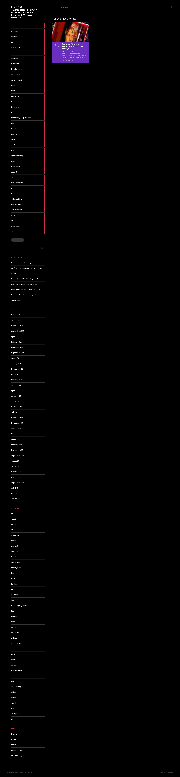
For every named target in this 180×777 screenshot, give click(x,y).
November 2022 (17, 369)
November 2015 (17, 472)
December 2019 (17, 407)
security (14, 659)
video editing (16, 687)
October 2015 (16, 477)
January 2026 (16, 320)
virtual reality (16, 692)
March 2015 (15, 493)
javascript (15, 595)
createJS (14, 546)
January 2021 (16, 396)
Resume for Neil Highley (61, 7)
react (13, 649)
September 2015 (17, 482)
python (14, 638)
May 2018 (14, 434)
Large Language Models (20, 605)
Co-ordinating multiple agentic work (25, 263)
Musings (16, 6)
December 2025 (17, 326)
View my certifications (18, 240)
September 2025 (17, 331)
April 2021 (14, 390)
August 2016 (15, 461)
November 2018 (17, 423)
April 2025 (14, 336)
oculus (13, 627)
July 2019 (14, 412)
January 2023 (16, 363)
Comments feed (17, 750)
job (12, 600)
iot (12, 589)
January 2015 (16, 499)
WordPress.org (16, 755)
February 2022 (16, 380)
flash (13, 573)
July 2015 (14, 488)
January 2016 (16, 466)
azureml (14, 524)
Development (16, 557)
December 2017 (17, 450)
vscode (14, 703)
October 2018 (16, 428)
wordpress (15, 714)
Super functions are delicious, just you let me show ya (72, 46)
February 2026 (16, 315)
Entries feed (15, 745)
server (13, 665)
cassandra (15, 535)
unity (13, 676)
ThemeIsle (170, 772)
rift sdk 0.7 (15, 654)
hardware (14, 584)
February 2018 (16, 445)
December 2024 (17, 347)
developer (15, 551)
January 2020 (16, 401)
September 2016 (17, 455)
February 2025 (16, 342)
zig (12, 719)
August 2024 (15, 358)
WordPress (29, 772)
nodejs (13, 622)
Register (14, 734)
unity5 (13, 681)
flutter (13, 578)
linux (13, 611)
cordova (14, 540)
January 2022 (16, 385)
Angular (14, 519)
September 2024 (17, 353)
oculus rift (15, 632)
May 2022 (14, 374)
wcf (12, 708)
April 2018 (14, 439)
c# (12, 530)
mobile (14, 616)
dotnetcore (15, 562)
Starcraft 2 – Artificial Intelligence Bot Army (27, 279)
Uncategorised (16, 670)
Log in (13, 739)
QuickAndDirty (16, 643)
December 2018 (17, 417)
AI (12, 513)
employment (16, 568)
